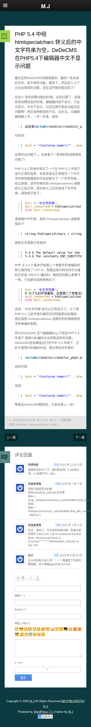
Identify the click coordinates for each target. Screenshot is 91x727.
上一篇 (11, 437)
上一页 (21, 577)
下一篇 (80, 437)
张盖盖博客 (34, 483)
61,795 (44, 420)
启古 (30, 555)
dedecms (21, 424)
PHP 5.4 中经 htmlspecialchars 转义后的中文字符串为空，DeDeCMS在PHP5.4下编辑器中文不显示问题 (48, 50)
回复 (56, 464)
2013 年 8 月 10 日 (24, 420)
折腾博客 (66, 420)
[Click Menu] (5, 5)
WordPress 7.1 (43, 711)
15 (55, 420)
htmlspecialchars (38, 424)
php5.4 (55, 424)
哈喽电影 (33, 464)
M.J (32, 701)
